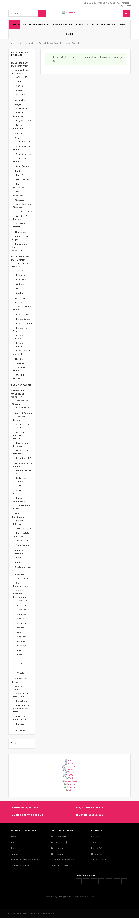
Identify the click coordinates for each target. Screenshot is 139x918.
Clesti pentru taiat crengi (22, 695)
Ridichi (21, 650)
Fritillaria (21, 280)
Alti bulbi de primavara (20, 71)
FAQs (13, 842)
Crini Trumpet (23, 166)
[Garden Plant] (69, 12)
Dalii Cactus (22, 179)
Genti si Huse (23, 528)
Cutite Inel (22, 485)
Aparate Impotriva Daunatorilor (19, 435)
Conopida (22, 623)
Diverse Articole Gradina (22, 465)
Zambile (19, 363)
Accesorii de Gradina (20, 402)
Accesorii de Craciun (21, 426)
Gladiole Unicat (19, 225)
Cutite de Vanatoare (19, 479)
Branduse (20, 298)
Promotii (19, 562)
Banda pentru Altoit (22, 472)
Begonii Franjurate (18, 126)
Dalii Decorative (19, 185)
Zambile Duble (19, 369)
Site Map (95, 836)
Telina (20, 664)
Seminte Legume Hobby (21, 584)
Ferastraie (21, 701)
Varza (20, 668)
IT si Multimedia (18, 515)
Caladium (20, 133)
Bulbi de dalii (57, 848)
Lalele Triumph (18, 337)
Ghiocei (20, 284)
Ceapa (20, 619)
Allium (19, 270)
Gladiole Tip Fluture (21, 218)
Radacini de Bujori (20, 238)
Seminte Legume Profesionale (19, 593)
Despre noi (96, 854)
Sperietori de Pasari (21, 507)
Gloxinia (20, 95)
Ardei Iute (22, 605)
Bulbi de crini (58, 854)
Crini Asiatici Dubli (21, 148)
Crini (17, 138)
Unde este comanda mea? (24, 859)
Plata (13, 848)
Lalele (18, 303)
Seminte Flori (23, 578)
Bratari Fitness (18, 522)
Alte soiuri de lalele (22, 308)
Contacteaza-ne (99, 859)
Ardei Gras (23, 601)
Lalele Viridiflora (18, 345)
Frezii (19, 90)
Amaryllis (20, 100)
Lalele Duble (23, 319)
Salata (20, 659)
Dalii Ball (21, 175)
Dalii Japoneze (18, 193)
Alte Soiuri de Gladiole (22, 205)
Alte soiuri (21, 77)
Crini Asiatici (23, 141)
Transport (16, 854)
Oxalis (19, 293)
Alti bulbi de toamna (20, 265)
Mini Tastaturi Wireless (22, 534)
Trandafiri (18, 731)
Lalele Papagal (24, 323)
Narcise (19, 359)
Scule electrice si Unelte (22, 568)
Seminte (19, 574)
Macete (20, 724)
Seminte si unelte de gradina (66, 865)
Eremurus (21, 275)
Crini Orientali (23, 154)
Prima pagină (14, 43)
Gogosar (21, 637)
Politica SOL (97, 848)
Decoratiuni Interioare (21, 452)
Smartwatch (22, 545)
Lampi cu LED (23, 458)
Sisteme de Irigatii (19, 680)
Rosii (20, 655)
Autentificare (124, 3)
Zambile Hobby (19, 376)
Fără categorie (21, 385)
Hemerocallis (22, 232)
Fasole (20, 632)
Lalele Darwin (23, 314)
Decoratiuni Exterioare (21, 444)
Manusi (20, 557)
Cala (18, 81)
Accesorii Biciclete (19, 418)
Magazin (30, 43)
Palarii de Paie (24, 408)
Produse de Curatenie (19, 552)
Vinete (20, 673)
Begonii (19, 104)
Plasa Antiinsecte (19, 499)
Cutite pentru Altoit (22, 492)
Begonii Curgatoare (19, 114)
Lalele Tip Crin (20, 329)
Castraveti (22, 614)
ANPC (94, 842)
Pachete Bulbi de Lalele (22, 352)
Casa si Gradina (23, 413)
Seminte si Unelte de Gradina (18, 393)
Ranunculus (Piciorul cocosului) (20, 247)
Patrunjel (22, 646)
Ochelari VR (22, 540)
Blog (13, 836)
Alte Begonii (22, 108)
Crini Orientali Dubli (22, 160)
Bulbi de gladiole (59, 836)
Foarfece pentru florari (20, 718)
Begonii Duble (24, 120)
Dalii (17, 171)
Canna (19, 86)
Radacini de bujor (60, 842)
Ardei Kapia (23, 610)
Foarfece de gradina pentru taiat (21, 708)
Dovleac (21, 628)
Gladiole (19, 200)
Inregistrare (124, 5)
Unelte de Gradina (19, 688)
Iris (18, 289)
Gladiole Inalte (24, 211)
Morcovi (21, 641)
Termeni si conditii (20, 865)
